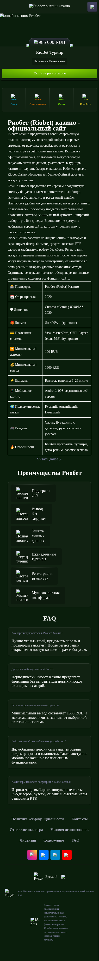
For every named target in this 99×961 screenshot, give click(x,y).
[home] (49, 7)
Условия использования (69, 830)
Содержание (53, 840)
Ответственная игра (26, 830)
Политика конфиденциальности (37, 819)
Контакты (80, 819)
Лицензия (28, 840)
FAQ (75, 840)
